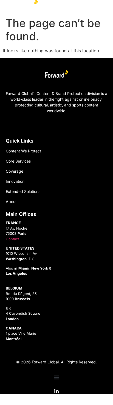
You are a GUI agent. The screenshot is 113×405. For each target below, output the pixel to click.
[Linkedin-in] (56, 391)
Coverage (14, 171)
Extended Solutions (23, 191)
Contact (12, 239)
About (11, 201)
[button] (100, 5)
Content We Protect (23, 151)
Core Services (18, 161)
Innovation (15, 181)
